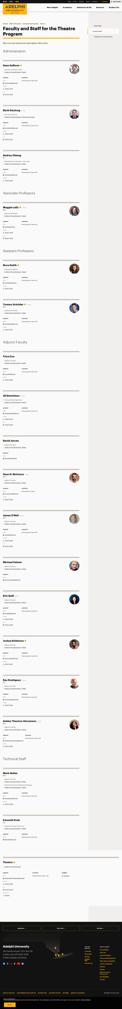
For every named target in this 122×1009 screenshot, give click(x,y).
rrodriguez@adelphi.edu (11, 699)
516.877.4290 (9, 619)
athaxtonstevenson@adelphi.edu (14, 740)
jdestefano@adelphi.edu (12, 413)
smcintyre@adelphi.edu (11, 493)
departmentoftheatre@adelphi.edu (15, 878)
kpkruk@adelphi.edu (10, 839)
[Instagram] (11, 964)
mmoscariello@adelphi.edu (12, 580)
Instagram (66, 876)
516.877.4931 (9, 329)
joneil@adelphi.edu (10, 535)
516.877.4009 (9, 425)
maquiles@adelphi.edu (11, 798)
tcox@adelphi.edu (10, 374)
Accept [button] (10, 1004)
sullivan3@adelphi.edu (11, 83)
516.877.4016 (9, 664)
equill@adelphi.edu (10, 613)
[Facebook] (4, 964)
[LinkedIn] (23, 964)
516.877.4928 (9, 232)
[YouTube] (18, 964)
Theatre (24, 72)
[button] (105, 1)
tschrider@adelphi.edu (11, 324)
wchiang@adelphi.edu (11, 175)
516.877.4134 (9, 139)
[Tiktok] (15, 964)
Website (7, 895)
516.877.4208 (9, 133)
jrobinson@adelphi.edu (11, 658)
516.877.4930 (9, 180)
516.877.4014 (9, 88)
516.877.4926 (9, 94)
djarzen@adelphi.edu (11, 458)
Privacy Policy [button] (86, 1000)
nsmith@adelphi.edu (10, 283)
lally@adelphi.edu (10, 227)
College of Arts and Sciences (12, 72)
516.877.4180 (9, 288)
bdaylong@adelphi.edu (11, 128)
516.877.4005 (9, 419)
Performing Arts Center (28, 117)
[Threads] (8, 964)
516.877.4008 (9, 804)
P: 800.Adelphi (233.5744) (15, 958)
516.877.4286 (9, 625)
